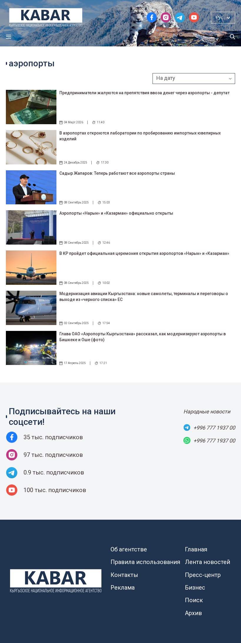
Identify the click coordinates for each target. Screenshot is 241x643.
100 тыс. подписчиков (55, 490)
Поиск (194, 600)
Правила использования (145, 561)
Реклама (123, 587)
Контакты (124, 574)
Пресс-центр (203, 574)
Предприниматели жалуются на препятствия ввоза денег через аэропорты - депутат (144, 92)
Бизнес (195, 587)
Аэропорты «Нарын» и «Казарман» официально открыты (116, 213)
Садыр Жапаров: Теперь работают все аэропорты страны (117, 173)
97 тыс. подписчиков (53, 454)
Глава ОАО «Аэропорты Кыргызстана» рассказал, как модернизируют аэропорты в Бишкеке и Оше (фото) (142, 336)
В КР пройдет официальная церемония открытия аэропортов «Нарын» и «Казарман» (144, 253)
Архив (193, 613)
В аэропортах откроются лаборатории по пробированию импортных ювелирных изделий (140, 136)
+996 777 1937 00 (214, 428)
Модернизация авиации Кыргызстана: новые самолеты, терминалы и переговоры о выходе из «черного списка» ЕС (143, 296)
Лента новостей (207, 561)
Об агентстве (129, 549)
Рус (219, 17)
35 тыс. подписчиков (53, 437)
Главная (196, 549)
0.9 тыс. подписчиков (54, 472)
